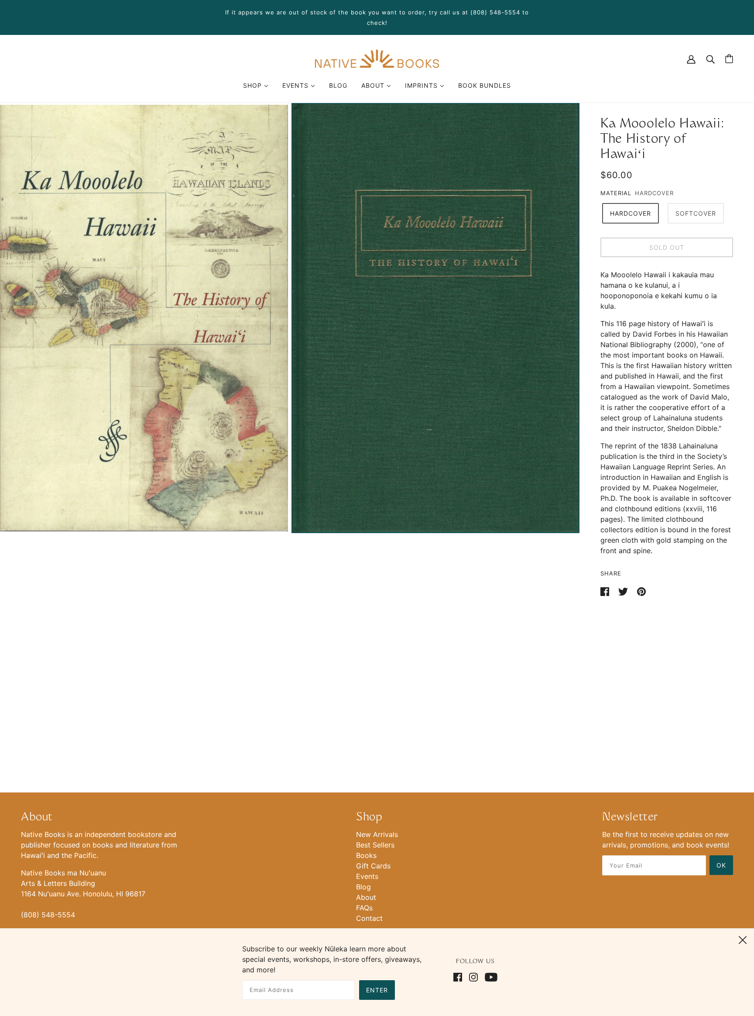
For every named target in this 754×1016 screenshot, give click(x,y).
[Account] (691, 58)
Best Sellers (375, 844)
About (366, 897)
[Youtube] (489, 976)
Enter (377, 990)
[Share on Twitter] (624, 591)
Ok (721, 865)
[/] (376, 58)
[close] (742, 939)
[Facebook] (459, 976)
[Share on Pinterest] (641, 591)
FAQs (364, 907)
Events (367, 876)
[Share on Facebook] (606, 591)
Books (366, 855)
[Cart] (729, 58)
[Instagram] (473, 976)
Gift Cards (373, 865)
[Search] (710, 58)
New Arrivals (377, 834)
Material (615, 192)
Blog (363, 886)
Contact (369, 918)
